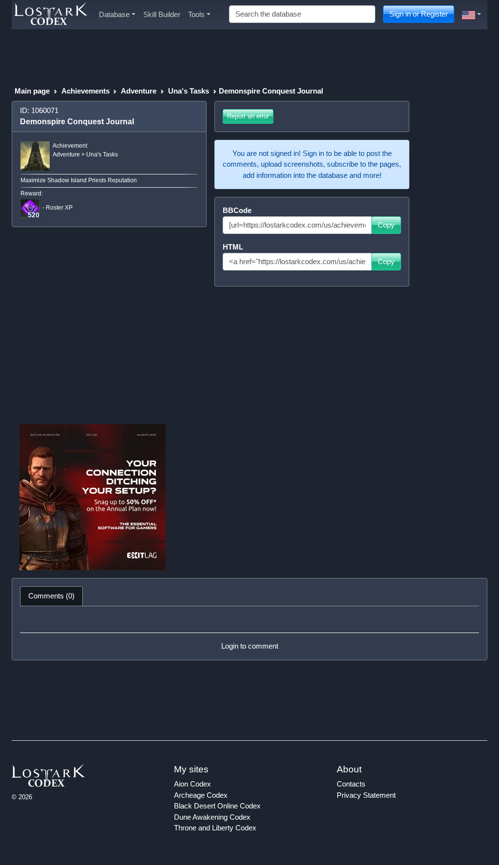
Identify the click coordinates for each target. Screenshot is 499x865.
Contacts (351, 784)
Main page (32, 91)
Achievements (85, 91)
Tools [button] (196, 14)
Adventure (138, 91)
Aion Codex (192, 784)
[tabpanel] (249, 633)
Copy (386, 225)
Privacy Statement (366, 795)
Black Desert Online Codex (217, 806)
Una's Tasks (188, 91)
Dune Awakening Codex (212, 817)
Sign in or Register (418, 14)
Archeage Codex (201, 795)
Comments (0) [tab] (51, 596)
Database (114, 14)
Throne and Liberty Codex (215, 828)
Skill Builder (161, 14)
